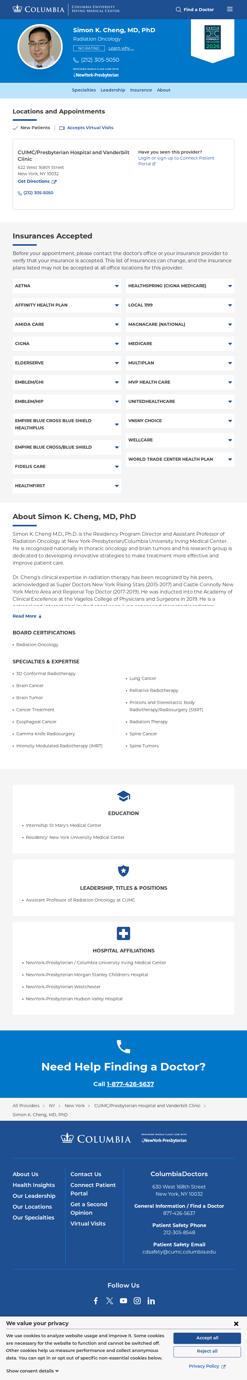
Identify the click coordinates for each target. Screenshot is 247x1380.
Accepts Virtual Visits (90, 128)
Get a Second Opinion (88, 1209)
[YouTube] (123, 1301)
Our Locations (32, 1207)
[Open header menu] (229, 8)
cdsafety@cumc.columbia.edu (179, 1252)
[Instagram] (137, 1301)
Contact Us (85, 1175)
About (163, 90)
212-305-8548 (179, 1232)
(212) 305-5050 (100, 60)
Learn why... (121, 48)
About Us (25, 1175)
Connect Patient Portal (93, 1190)
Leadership (113, 90)
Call (123, 1084)
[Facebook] (96, 1301)
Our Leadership (34, 1196)
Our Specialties (33, 1218)
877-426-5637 (179, 1213)
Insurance (141, 90)
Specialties (84, 90)
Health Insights (34, 1185)
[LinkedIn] (151, 1301)
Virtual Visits (87, 1224)
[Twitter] (110, 1301)
